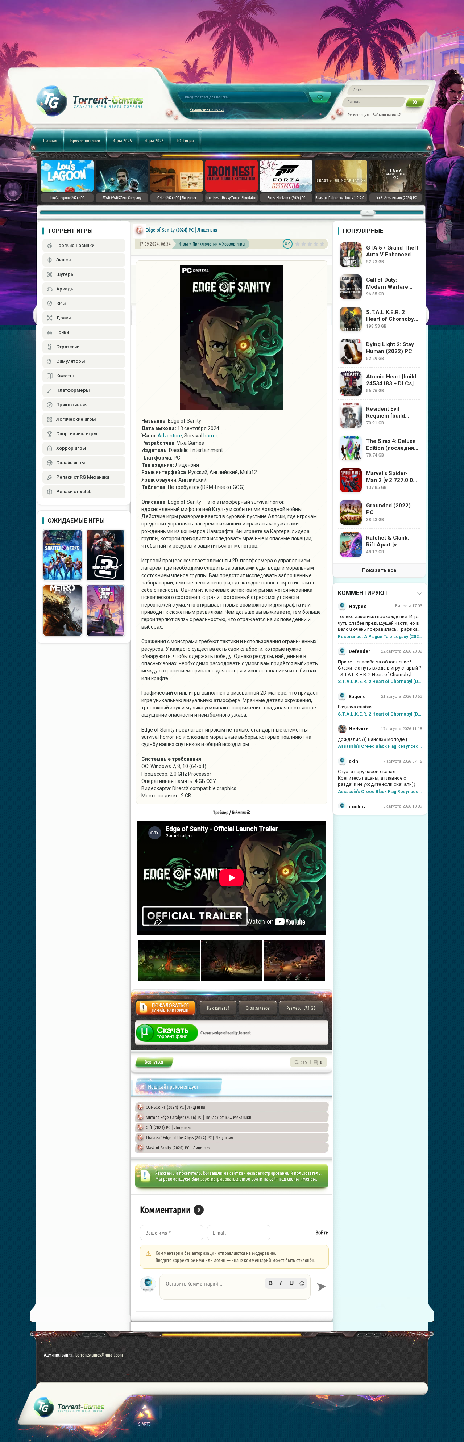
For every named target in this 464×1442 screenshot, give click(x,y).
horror (210, 436)
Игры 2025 (154, 140)
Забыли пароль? (387, 114)
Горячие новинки (85, 140)
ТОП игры (185, 140)
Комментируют (363, 593)
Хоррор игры (233, 243)
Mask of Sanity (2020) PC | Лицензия (178, 1147)
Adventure (170, 436)
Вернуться (154, 1063)
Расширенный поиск (207, 109)
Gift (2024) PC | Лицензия (169, 1127)
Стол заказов (258, 1007)
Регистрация (358, 114)
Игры (183, 243)
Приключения (205, 243)
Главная (50, 140)
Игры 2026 (122, 140)
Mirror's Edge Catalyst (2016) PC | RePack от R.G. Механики (198, 1117)
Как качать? (218, 1007)
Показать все (379, 570)
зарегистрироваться (219, 1179)
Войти (322, 1232)
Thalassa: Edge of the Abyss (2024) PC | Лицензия (189, 1137)
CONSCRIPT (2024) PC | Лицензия (175, 1107)
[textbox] (235, 1286)
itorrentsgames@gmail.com (99, 1354)
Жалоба (165, 1009)
